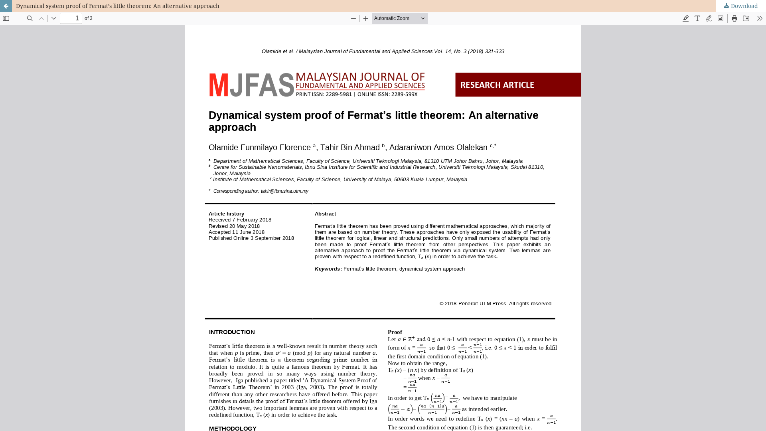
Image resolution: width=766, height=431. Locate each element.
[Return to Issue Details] (6, 6)
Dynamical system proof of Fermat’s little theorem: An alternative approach (117, 6)
